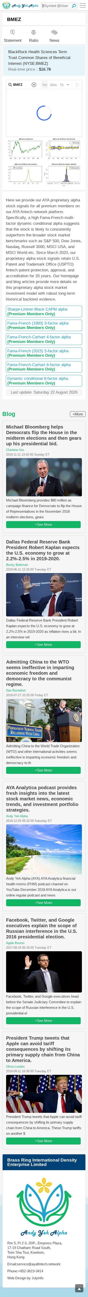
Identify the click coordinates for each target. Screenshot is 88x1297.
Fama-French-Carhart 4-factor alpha (39, 339)
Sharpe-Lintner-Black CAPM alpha (37, 311)
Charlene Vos (15, 450)
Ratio (33, 40)
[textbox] (59, 5)
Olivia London (15, 1066)
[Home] (20, 5)
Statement (13, 40)
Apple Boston (15, 943)
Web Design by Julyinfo (25, 1278)
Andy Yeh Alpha (17, 816)
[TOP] (79, 1288)
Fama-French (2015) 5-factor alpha (38, 353)
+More (78, 414)
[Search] (73, 5)
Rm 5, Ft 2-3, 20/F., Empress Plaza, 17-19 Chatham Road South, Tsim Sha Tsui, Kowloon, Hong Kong (34, 1250)
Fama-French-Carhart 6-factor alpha (39, 367)
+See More (43, 524)
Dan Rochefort (16, 690)
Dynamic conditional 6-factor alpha (37, 380)
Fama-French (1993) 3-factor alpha (38, 325)
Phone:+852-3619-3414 (25, 1271)
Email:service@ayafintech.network (34, 1264)
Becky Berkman (17, 565)
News (54, 40)
